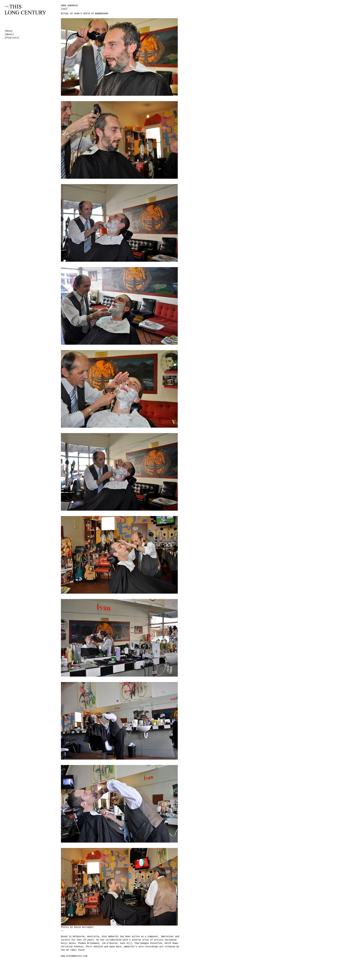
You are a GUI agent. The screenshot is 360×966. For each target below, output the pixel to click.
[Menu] (9, 31)
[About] (9, 34)
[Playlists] (12, 38)
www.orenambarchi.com (74, 956)
